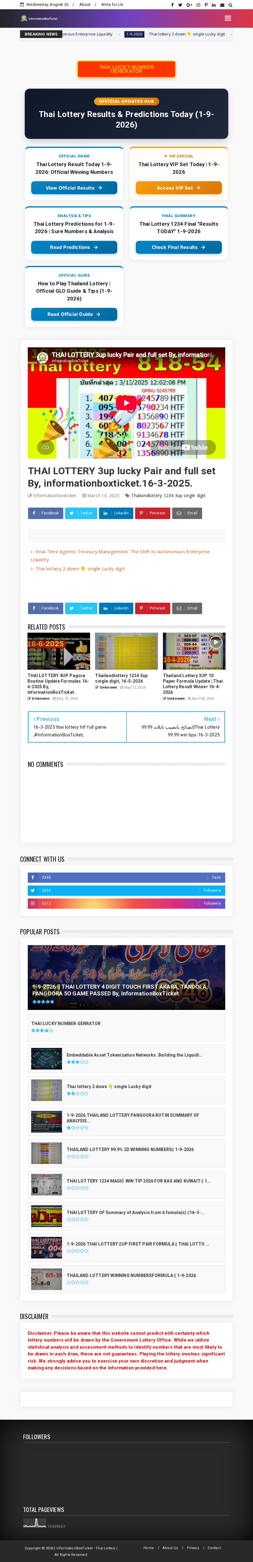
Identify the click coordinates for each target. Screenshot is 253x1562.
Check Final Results (175, 247)
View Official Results (70, 188)
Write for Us (112, 4)
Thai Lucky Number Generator (126, 69)
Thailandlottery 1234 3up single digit (168, 495)
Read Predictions (70, 247)
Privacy (193, 1548)
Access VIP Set (175, 188)
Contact (214, 1548)
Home (148, 1548)
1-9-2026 (80, 34)
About (85, 4)
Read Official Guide (70, 314)
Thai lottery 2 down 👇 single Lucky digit (133, 34)
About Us (170, 1548)
